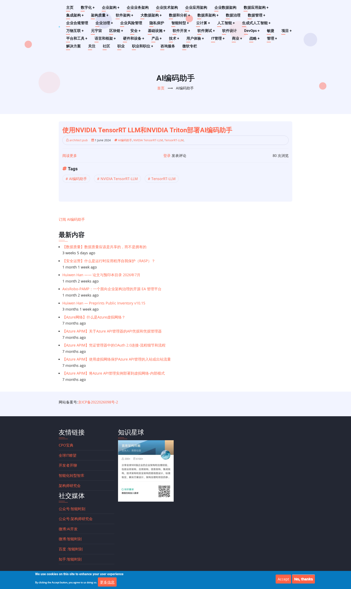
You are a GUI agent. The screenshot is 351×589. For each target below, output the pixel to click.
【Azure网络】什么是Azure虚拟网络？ (93, 317)
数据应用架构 (256, 7)
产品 (157, 38)
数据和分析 (179, 15)
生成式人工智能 (256, 23)
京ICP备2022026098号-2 (98, 402)
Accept (283, 579)
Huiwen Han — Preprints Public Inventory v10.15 (103, 303)
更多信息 (107, 581)
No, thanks (303, 579)
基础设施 (156, 30)
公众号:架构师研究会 (76, 518)
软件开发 (181, 30)
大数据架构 (151, 15)
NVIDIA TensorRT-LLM (148, 140)
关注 (91, 46)
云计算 (203, 23)
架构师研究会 (70, 485)
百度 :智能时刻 (71, 549)
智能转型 (180, 23)
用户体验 (195, 38)
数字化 (88, 7)
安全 (135, 30)
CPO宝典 (66, 445)
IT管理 (218, 38)
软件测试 (206, 30)
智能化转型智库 (71, 475)
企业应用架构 (196, 7)
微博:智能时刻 (70, 538)
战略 (254, 38)
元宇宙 (96, 30)
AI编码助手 (125, 140)
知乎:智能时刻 (70, 559)
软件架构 (124, 15)
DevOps (252, 30)
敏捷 (270, 30)
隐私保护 (157, 23)
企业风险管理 (131, 23)
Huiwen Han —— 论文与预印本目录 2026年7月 (101, 274)
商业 (237, 38)
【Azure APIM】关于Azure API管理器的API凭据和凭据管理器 (112, 331)
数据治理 (233, 15)
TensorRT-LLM (174, 140)
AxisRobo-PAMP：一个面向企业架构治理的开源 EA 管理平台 (111, 288)
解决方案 (73, 46)
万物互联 (75, 30)
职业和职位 (142, 46)
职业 (121, 46)
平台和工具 (76, 38)
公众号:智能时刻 (72, 508)
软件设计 (229, 30)
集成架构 (75, 15)
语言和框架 (105, 38)
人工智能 (226, 23)
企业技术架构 (167, 7)
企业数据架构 (225, 7)
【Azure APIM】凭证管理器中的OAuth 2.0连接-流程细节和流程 (114, 345)
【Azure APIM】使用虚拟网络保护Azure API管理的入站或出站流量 (116, 359)
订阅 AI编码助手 (72, 219)
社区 (106, 46)
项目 (287, 30)
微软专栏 (189, 46)
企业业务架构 (138, 7)
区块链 (116, 30)
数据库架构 (208, 15)
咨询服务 (167, 46)
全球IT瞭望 (67, 455)
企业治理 (104, 23)
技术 (174, 38)
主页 (70, 7)
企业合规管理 (77, 23)
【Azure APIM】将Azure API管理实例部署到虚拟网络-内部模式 (113, 373)
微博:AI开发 (68, 528)
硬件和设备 (133, 38)
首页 (161, 88)
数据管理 (256, 15)
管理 (272, 38)
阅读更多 (69, 155)
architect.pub (78, 140)
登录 (167, 155)
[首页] (59, 26)
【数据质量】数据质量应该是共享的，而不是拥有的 (104, 246)
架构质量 (99, 15)
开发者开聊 (68, 465)
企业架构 (110, 7)
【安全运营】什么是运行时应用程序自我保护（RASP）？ (108, 260)
